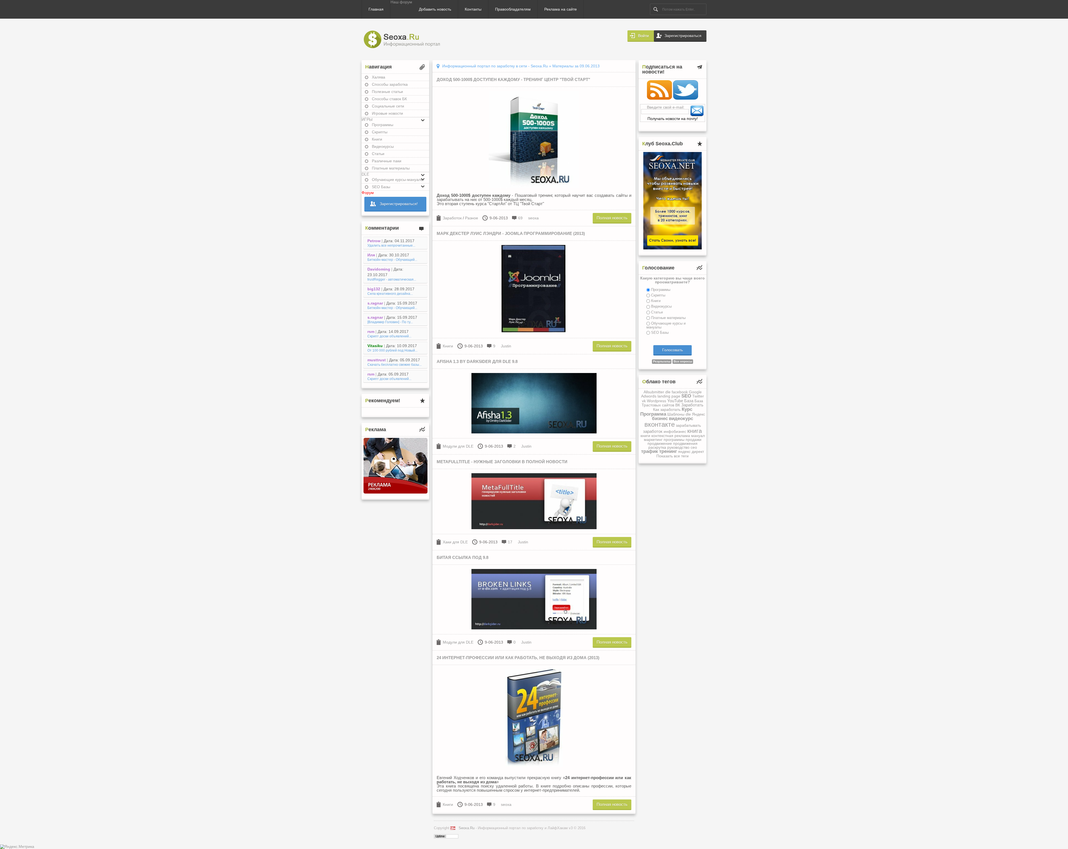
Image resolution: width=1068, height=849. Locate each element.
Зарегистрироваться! (399, 204)
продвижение (659, 443)
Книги (377, 139)
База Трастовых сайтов (672, 403)
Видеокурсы (383, 146)
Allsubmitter (654, 392)
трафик (649, 451)
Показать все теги (672, 456)
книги (645, 435)
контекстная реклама (670, 435)
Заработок (452, 218)
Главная (376, 9)
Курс (687, 409)
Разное (471, 218)
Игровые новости (387, 113)
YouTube (675, 400)
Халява (378, 77)
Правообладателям (513, 9)
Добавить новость (435, 9)
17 (510, 542)
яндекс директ (691, 451)
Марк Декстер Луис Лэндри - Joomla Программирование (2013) (511, 233)
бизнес (660, 418)
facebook (680, 392)
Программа (653, 414)
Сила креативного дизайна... (390, 294)
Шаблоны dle (679, 414)
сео (694, 447)
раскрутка (657, 447)
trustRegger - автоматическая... (391, 279)
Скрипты (379, 132)
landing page (668, 396)
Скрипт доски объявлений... (389, 336)
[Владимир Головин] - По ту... (390, 322)
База (688, 400)
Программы (382, 124)
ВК (677, 405)
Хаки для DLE (455, 542)
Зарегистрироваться (682, 35)
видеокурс (681, 418)
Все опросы (683, 361)
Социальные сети (388, 106)
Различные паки (386, 161)
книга (694, 431)
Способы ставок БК (389, 99)
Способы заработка (390, 84)
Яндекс (698, 414)
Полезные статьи (387, 91)
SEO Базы (660, 332)
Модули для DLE (458, 446)
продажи (693, 439)
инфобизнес (675, 431)
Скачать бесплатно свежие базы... (394, 365)
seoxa (533, 218)
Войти (643, 35)
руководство (678, 447)
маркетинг (653, 439)
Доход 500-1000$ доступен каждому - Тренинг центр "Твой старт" (513, 79)
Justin (506, 346)
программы (674, 439)
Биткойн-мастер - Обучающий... (392, 260)
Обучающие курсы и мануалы (666, 325)
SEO (686, 396)
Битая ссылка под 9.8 (462, 557)
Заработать (692, 405)
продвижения (685, 443)
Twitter (698, 396)
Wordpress (656, 401)
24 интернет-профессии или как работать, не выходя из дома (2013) (518, 657)
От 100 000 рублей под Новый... (392, 350)
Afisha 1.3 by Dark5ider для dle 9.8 (477, 361)
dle (668, 392)
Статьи (378, 153)
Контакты (473, 9)
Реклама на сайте (560, 9)
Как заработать (667, 409)
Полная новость (612, 217)
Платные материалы (391, 168)
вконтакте (659, 424)
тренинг (668, 451)
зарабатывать (688, 425)
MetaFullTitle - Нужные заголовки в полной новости (502, 461)
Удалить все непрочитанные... (391, 245)
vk (644, 401)
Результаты (661, 361)
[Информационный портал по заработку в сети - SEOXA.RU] (407, 39)
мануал (698, 435)
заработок (652, 431)
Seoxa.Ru (466, 828)
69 (520, 218)
